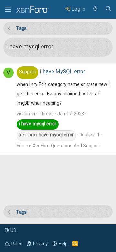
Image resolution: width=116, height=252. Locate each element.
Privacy (40, 243)
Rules (17, 243)
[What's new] (95, 9)
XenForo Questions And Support (66, 146)
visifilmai (26, 114)
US (12, 230)
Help (63, 243)
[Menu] (8, 9)
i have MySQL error (52, 72)
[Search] (108, 9)
